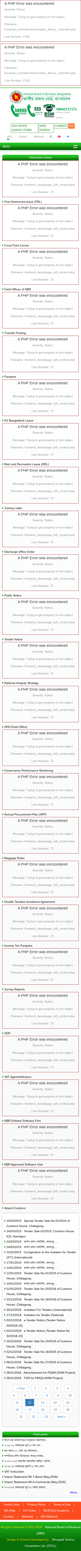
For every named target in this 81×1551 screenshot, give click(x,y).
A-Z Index (29, 1510)
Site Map (9, 1510)
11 (17, 1402)
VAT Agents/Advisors (17, 1077)
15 (67, 1402)
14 (55, 1402)
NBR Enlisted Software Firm (22, 1120)
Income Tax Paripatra (18, 945)
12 (29, 1402)
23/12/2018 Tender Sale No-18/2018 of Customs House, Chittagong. (39, 1302)
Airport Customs (15, 1208)
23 (46, 1416)
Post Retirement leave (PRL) (23, 201)
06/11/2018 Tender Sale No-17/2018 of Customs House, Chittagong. (39, 1365)
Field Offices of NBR (17, 289)
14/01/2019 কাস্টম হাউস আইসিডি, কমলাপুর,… (32, 1267)
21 (21, 1416)
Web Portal (45, 128)
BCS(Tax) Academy (56, 1510)
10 (70, 1395)
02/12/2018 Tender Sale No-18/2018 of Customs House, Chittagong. (39, 1354)
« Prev (20, 1388)
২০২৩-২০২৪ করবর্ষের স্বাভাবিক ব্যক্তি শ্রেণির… (28, 1461)
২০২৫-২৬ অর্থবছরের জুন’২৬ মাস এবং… (23, 1445)
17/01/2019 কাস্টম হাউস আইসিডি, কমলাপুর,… (32, 1262)
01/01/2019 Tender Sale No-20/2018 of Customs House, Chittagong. (39, 1291)
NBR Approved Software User (23, 1164)
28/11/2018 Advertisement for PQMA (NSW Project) (40, 1372)
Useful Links (12, 1504)
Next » (61, 1416)
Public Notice (12, 595)
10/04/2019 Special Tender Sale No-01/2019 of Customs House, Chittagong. (38, 1223)
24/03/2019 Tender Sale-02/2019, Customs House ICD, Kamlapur (40, 1233)
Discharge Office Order (19, 551)
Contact (22, 136)
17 (30, 1409)
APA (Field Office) (15, 726)
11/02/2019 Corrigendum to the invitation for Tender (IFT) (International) (41, 1254)
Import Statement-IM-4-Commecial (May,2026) (35, 1482)
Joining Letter (13, 508)
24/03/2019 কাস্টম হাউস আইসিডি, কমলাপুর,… (32, 1241)
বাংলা (71, 125)
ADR (7, 1033)
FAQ (9, 136)
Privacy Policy (36, 1504)
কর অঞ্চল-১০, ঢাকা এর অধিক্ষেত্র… (22, 1450)
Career (60, 125)
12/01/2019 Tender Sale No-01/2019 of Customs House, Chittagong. (39, 1275)
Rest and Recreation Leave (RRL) (26, 464)
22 (33, 1416)
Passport (10, 376)
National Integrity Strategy (21, 683)
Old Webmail (49, 1516)
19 (55, 1409)
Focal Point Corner (16, 245)
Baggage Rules (14, 858)
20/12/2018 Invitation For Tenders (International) (39, 1309)
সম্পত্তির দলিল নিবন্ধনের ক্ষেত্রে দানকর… (25, 1455)
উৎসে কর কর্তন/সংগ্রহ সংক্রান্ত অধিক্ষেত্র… (26, 1440)
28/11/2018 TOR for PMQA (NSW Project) (34, 1378)
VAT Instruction (14, 1471)
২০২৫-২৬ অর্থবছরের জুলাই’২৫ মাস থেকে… (25, 1466)
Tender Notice (13, 639)
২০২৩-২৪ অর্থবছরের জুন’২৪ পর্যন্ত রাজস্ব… (26, 1487)
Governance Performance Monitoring (28, 770)
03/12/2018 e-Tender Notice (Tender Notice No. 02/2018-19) (38, 1333)
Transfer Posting (15, 333)
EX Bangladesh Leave (18, 420)
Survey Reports (14, 989)
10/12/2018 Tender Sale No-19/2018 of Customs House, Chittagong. (39, 1344)
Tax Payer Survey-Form (22, 128)
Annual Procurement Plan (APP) (25, 814)
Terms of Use (62, 1504)
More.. (74, 1492)
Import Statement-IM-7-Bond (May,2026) (31, 1476)
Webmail (39, 136)
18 (42, 1409)
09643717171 (66, 109)
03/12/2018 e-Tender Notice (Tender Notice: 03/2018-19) (36, 1322)
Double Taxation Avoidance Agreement (29, 901)
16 (17, 1409)
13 (42, 1402)
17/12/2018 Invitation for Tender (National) (35, 1315)
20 (68, 1409)
